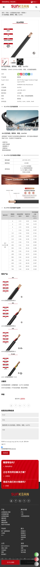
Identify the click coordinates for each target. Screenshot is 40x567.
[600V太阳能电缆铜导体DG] (13, 288)
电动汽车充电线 (5, 524)
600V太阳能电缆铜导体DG (8, 300)
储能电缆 (3, 518)
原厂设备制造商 (5, 531)
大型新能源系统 (25, 516)
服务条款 (13, 449)
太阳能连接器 (5, 516)
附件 (4, 444)
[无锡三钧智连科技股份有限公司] (20, 7)
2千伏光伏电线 (15, 388)
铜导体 (23, 13)
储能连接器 (4, 522)
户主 (22, 512)
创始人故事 (4, 548)
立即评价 (22, 398)
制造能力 (23, 533)
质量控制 (23, 537)
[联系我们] (36, 559)
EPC (2, 535)
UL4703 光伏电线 (24, 385)
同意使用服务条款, (8, 449)
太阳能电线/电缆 (15, 13)
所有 (7, 13)
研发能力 (23, 531)
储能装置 (3, 520)
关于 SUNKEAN (5, 546)
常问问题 (23, 552)
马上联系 (11, 562)
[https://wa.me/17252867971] (36, 554)
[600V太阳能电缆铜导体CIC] (13, 339)
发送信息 (5, 453)
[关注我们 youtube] (11, 405)
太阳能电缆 (14, 385)
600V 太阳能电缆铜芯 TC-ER (9, 377)
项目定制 (12, 2)
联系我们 (3, 554)
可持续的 (3, 550)
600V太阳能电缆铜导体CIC (8, 351)
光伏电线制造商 (5, 385)
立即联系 (7, 476)
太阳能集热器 (5, 514)
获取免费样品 (5, 2)
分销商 (7, 486)
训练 (22, 548)
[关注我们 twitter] (24, 405)
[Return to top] (36, 564)
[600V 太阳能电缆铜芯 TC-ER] (13, 364)
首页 (3, 13)
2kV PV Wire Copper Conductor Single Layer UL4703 (27, 81)
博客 (2, 552)
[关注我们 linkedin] (20, 405)
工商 (22, 514)
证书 (22, 539)
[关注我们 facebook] (15, 405)
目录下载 (23, 550)
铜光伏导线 (24, 388)
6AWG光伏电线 (6, 388)
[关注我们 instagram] (28, 405)
